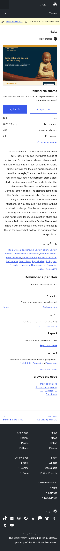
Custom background (24, 250)
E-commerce (33, 253)
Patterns (24, 448)
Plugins (25, 443)
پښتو (47, 511)
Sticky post (51, 261)
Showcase (23, 432)
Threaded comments (19, 265)
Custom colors (42, 250)
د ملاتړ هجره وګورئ (48, 326)
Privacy (53, 448)
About (54, 432)
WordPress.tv (48, 473)
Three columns (38, 265)
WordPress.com (47, 482)
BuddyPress (49, 497)
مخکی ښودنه (43, 109)
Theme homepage (48, 142)
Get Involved (22, 457)
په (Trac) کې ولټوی (48, 390)
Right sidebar (38, 261)
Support (53, 462)
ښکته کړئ (15, 109)
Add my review (50, 307)
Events (25, 462)
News (54, 437)
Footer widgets (29, 257)
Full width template (47, 257)
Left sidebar (12, 261)
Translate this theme (47, 369)
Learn (54, 457)
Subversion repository (46, 387)
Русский (37, 363)
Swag (24, 473)
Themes (53, 13)
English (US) (25, 363)
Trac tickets (51, 394)
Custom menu (19, 253)
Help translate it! (11, 21)
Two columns (50, 269)
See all (6, 307)
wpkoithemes (45, 39)
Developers (51, 467)
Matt (53, 487)
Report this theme (48, 345)
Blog (10, 250)
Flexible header (13, 257)
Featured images (48, 253)
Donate (23, 467)
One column (25, 261)
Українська (51, 363)
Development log (48, 384)
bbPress (51, 492)
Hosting (53, 443)
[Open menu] (4, 4)
